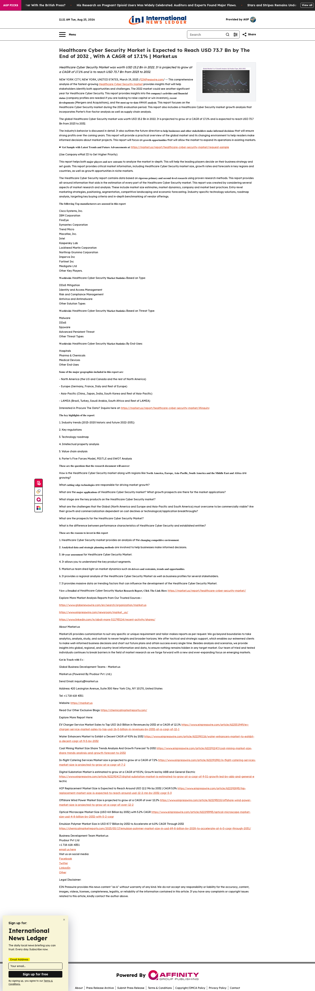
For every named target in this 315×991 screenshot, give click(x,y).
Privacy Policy (217, 988)
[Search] (227, 34)
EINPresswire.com (151, 79)
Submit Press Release (130, 988)
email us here (67, 849)
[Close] (64, 919)
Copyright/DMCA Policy (190, 988)
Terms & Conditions (160, 988)
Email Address (19, 959)
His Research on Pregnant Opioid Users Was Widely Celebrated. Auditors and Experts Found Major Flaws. (156, 5)
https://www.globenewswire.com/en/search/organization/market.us (102, 605)
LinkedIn (64, 867)
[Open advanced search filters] (235, 34)
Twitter (63, 863)
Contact (235, 988)
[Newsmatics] (38, 508)
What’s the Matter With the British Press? (34, 5)
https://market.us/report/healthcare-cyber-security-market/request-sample (180, 147)
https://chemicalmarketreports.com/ (124, 710)
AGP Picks (10, 5)
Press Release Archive (100, 988)
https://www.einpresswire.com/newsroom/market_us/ (93, 612)
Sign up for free (35, 974)
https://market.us (82, 703)
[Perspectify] (38, 491)
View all (307, 5)
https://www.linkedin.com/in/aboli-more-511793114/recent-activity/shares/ (107, 619)
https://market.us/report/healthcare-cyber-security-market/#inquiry (165, 408)
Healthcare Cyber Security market (121, 84)
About (79, 988)
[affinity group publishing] (38, 500)
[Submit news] (38, 483)
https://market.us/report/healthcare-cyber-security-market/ (207, 590)
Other (62, 872)
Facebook (65, 858)
